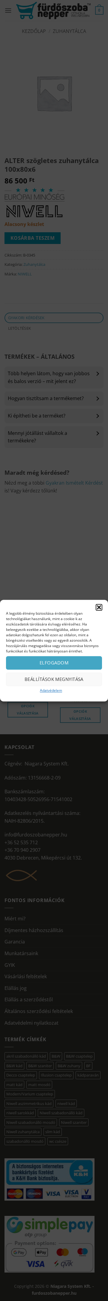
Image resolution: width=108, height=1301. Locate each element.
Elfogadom (54, 663)
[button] (99, 607)
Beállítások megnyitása (54, 679)
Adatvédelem (51, 690)
